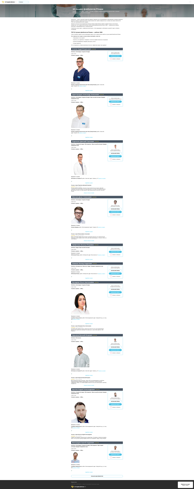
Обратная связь (74, 482)
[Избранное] (190, 2)
